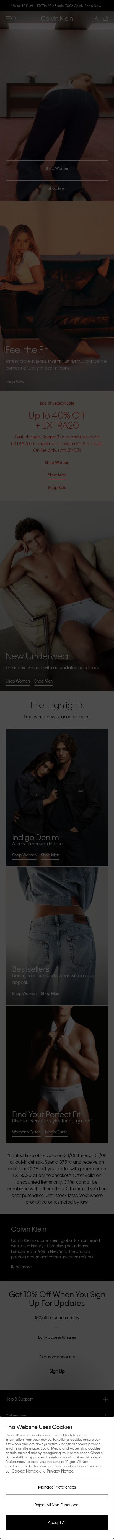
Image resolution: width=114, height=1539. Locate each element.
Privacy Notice (60, 1470)
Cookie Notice (25, 1470)
